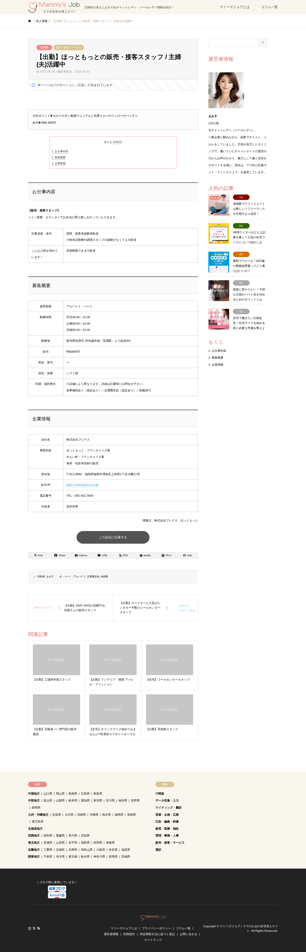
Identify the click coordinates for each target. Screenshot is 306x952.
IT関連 (159, 793)
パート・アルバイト (74, 576)
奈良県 (113, 849)
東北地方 (34, 842)
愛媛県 (60, 835)
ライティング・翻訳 (168, 807)
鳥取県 (97, 793)
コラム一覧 (269, 7)
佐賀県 (56, 814)
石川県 (110, 800)
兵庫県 (72, 849)
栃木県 (85, 856)
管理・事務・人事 (167, 835)
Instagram (29, 928)
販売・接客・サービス (68, 47)
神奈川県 (99, 856)
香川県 (72, 835)
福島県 (85, 842)
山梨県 (60, 800)
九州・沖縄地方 (38, 814)
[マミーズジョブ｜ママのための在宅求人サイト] (153, 918)
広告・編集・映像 (167, 821)
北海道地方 (35, 828)
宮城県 (48, 842)
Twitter (34, 928)
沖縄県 (94, 814)
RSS (38, 928)
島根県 (72, 793)
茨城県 (125, 856)
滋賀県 (125, 849)
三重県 (48, 849)
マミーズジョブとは (235, 7)
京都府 (60, 849)
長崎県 (131, 814)
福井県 (122, 800)
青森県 (110, 842)
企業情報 (59, 163)
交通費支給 (93, 576)
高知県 (85, 835)
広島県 (85, 793)
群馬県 (113, 856)
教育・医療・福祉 (167, 828)
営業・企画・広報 (167, 814)
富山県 (48, 800)
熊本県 (106, 814)
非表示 (117, 142)
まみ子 (50, 576)
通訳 (158, 849)
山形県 (60, 842)
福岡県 (119, 814)
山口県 (48, 793)
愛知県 (85, 800)
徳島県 (48, 835)
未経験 (104, 576)
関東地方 (34, 856)
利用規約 (129, 934)
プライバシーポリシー (156, 928)
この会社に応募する (113, 537)
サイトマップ (153, 940)
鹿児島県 (38, 821)
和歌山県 (87, 849)
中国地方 (34, 793)
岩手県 (72, 842)
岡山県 (60, 793)
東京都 (72, 856)
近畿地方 (34, 849)
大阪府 (100, 849)
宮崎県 (81, 814)
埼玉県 (60, 856)
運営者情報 (111, 934)
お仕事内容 (60, 151)
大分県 (69, 814)
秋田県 (97, 842)
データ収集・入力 (167, 800)
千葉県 (48, 856)
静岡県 (36, 807)
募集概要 (59, 157)
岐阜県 (72, 800)
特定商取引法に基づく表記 (157, 934)
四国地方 (34, 835)
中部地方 (34, 800)
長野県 (135, 800)
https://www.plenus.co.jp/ (82, 484)
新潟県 (44, 47)
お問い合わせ (188, 934)
